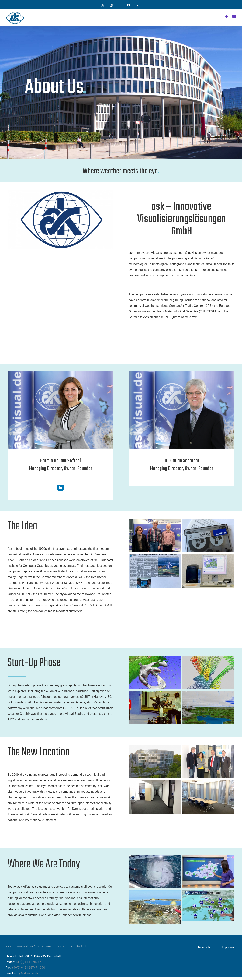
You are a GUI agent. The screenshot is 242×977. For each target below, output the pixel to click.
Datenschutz (206, 947)
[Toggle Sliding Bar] (227, 17)
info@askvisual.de (26, 973)
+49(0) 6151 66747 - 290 (28, 967)
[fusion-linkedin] (60, 488)
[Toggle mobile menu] (234, 17)
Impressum (229, 947)
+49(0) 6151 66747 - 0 (30, 962)
